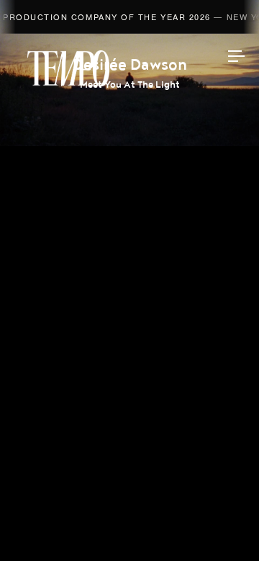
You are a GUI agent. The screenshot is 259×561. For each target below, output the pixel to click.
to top (223, 525)
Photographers (130, 237)
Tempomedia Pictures (129, 305)
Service (130, 339)
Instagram (129, 410)
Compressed (129, 271)
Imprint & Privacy (129, 508)
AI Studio (130, 203)
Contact (130, 373)
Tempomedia (68, 68)
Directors (129, 169)
